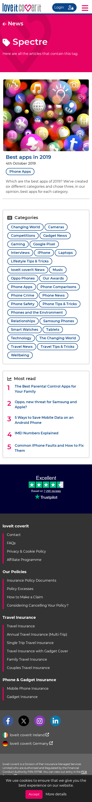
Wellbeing (20, 355)
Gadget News (55, 236)
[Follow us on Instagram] (39, 721)
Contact (14, 535)
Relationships (23, 321)
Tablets (52, 330)
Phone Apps (20, 172)
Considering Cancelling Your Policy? (37, 605)
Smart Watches (24, 330)
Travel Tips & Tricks (57, 347)
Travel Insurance (21, 626)
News (14, 23)
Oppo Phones (23, 278)
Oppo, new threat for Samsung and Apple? (46, 404)
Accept (34, 794)
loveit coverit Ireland (27, 735)
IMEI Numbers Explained (36, 433)
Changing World (25, 227)
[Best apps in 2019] (46, 150)
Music (58, 270)
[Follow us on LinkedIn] (55, 721)
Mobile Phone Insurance (28, 688)
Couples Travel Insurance (28, 668)
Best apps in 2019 (28, 157)
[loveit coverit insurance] (22, 8)
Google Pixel (44, 244)
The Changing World (57, 338)
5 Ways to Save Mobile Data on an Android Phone (44, 420)
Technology (21, 338)
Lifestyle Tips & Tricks (30, 261)
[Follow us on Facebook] (8, 721)
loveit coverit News (28, 270)
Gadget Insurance (22, 697)
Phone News (53, 295)
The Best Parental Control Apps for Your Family (45, 389)
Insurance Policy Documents (31, 580)
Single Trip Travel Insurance (30, 643)
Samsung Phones (58, 321)
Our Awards (53, 278)
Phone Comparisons (58, 287)
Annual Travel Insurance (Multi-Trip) (37, 634)
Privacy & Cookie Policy (26, 551)
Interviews (20, 253)
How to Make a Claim (25, 597)
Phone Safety (22, 304)
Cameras (56, 227)
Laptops (65, 253)
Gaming (18, 244)
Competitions (23, 236)
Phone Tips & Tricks (60, 304)
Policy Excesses (20, 589)
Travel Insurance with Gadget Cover (37, 651)
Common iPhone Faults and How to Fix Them (49, 448)
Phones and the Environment (37, 312)
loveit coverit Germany (29, 744)
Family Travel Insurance (27, 659)
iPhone (44, 253)
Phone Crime (22, 295)
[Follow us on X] (23, 721)
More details (56, 794)
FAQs (11, 543)
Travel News (22, 347)
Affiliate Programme (24, 560)
